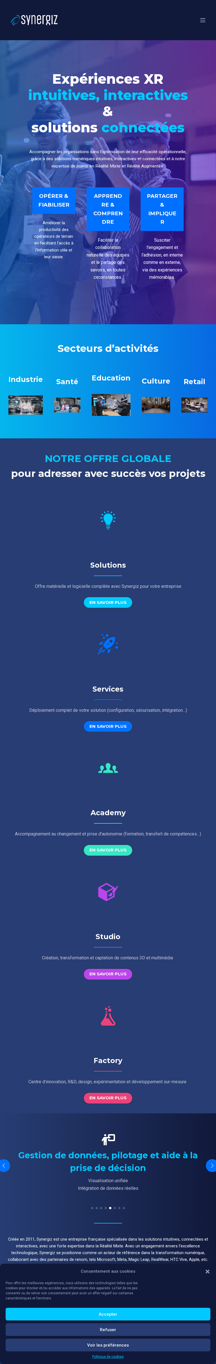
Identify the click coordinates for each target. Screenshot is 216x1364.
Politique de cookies (108, 1357)
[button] (207, 1271)
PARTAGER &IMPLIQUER (162, 209)
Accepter (108, 1314)
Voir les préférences (108, 1345)
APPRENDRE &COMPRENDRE (108, 209)
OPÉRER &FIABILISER (53, 200)
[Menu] (202, 20)
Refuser (108, 1329)
